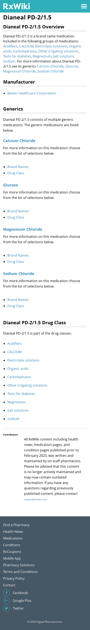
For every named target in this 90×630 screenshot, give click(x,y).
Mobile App (12, 558)
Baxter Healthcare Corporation (31, 93)
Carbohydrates (25, 51)
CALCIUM (26, 46)
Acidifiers (10, 46)
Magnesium (42, 56)
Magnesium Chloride (19, 71)
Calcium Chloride (50, 66)
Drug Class (15, 173)
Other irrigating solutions (58, 51)
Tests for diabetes (17, 56)
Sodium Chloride (50, 71)
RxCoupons (12, 551)
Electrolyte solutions (51, 46)
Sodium (9, 61)
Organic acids (18, 368)
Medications (12, 538)
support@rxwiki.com (35, 499)
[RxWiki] (16, 6)
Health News (13, 531)
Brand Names (18, 166)
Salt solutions (63, 56)
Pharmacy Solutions (19, 565)
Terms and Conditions (20, 571)
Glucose (71, 66)
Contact (9, 585)
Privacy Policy (13, 578)
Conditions (11, 545)
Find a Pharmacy (16, 525)
